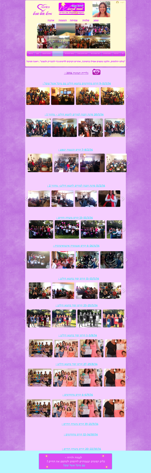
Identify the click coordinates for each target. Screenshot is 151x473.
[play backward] (24, 96)
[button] (38, 96)
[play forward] (126, 96)
